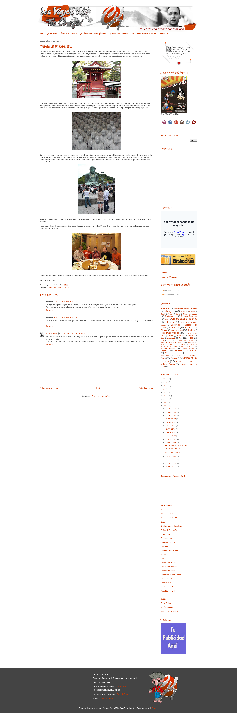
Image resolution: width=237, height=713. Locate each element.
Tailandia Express (166, 355)
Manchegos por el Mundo (172, 342)
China (178, 314)
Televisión (177, 355)
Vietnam (184, 364)
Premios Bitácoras (168, 349)
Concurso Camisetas (189, 316)
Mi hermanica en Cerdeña (171, 575)
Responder (49, 310)
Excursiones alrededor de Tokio (59, 287)
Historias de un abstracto (170, 550)
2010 (165, 399)
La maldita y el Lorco (169, 562)
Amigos (169, 311)
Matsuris (191, 342)
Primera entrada (188, 348)
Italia (162, 338)
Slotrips (164, 599)
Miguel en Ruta (167, 579)
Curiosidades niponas (184, 318)
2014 (165, 386)
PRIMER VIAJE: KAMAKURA (176, 445)
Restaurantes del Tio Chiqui (185, 351)
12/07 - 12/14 (171, 415)
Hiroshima (191, 330)
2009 (165, 402)
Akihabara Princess (168, 510)
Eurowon (164, 546)
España (184, 322)
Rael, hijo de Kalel (168, 591)
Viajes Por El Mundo (69, 33)
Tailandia (191, 353)
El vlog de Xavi (166, 538)
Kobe (170, 340)
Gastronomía (177, 330)
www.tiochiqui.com (107, 698)
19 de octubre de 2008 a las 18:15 (73, 333)
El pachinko (165, 534)
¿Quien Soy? (52, 33)
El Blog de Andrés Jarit (169, 530)
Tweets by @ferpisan (169, 277)
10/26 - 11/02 (171, 436)
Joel (180, 338)
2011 (165, 396)
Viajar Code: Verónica (169, 611)
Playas (183, 346)
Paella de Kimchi (167, 587)
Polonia (191, 346)
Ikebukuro (180, 336)
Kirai (162, 558)
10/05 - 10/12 (171, 456)
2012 (165, 392)
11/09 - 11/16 (171, 429)
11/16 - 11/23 (171, 426)
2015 (165, 382)
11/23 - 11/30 (171, 422)
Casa (170, 314)
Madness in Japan (168, 571)
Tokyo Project (166, 603)
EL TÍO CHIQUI (51, 333)
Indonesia (191, 336)
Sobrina (179, 353)
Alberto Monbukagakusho (171, 514)
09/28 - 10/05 (171, 460)
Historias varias (170, 332)
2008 (165, 406)
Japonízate (171, 338)
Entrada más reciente (49, 388)
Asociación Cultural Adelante (172, 518)
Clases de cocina (190, 314)
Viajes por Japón (184, 361)
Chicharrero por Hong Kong (171, 526)
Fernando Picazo (121, 686)
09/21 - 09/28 (171, 463)
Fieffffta (188, 327)
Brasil (163, 314)
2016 (165, 379)
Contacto (164, 33)
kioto (162, 340)
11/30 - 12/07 (171, 419)
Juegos (189, 338)
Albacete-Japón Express (185, 308)
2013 (165, 389)
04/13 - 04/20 (171, 467)
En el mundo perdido (169, 542)
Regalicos (164, 351)
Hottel (171, 336)
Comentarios (169, 295)
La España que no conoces (185, 340)
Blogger (154, 708)
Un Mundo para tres (168, 607)
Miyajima (173, 344)
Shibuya (168, 353)
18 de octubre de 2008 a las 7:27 (65, 317)
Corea (166, 319)
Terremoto (190, 355)
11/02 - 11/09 (171, 432)
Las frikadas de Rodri (169, 567)
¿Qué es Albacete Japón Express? (94, 33)
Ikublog (163, 554)
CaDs (163, 522)
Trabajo (174, 358)
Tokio (163, 358)
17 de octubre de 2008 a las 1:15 (65, 301)
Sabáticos (164, 595)
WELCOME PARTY (172, 452)
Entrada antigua (146, 388)
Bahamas (192, 311)
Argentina (184, 311)
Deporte (170, 322)
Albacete (165, 308)
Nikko (183, 344)
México (163, 344)
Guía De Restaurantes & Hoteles (144, 33)
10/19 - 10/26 (171, 439)
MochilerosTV (166, 583)
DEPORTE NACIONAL (174, 449)
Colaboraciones (171, 316)
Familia (175, 327)
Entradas (167, 291)
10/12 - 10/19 (171, 442)
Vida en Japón (168, 364)
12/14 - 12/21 (171, 412)
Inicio (42, 33)
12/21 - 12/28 (171, 409)
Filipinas (164, 330)
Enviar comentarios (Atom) (101, 396)
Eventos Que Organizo (119, 33)
